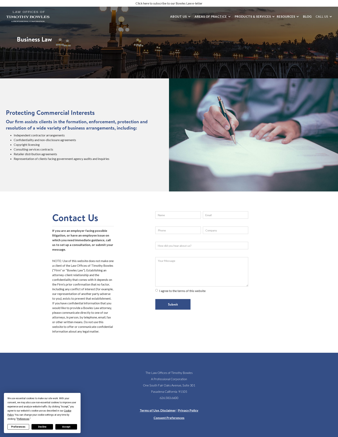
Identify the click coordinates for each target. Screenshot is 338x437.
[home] (28, 16)
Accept (66, 426)
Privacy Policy (188, 410)
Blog (307, 16)
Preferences (18, 426)
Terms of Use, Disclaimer (158, 410)
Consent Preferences (169, 418)
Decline (42, 426)
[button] (179, 16)
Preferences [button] (23, 419)
